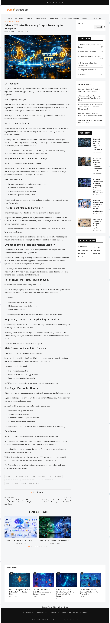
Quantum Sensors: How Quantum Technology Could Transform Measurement (90, 107)
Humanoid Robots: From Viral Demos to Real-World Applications (98, 205)
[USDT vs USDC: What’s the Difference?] (55, 527)
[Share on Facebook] (35, 492)
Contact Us (96, 18)
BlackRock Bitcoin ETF (40, 476)
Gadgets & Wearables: (91, 70)
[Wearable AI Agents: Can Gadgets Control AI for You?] (84, 223)
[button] (7, 531)
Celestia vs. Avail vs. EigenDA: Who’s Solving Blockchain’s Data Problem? (65, 593)
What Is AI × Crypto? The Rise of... (20, 540)
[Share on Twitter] (38, 492)
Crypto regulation (12, 480)
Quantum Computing (70, 18)
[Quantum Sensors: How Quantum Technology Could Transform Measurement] (84, 182)
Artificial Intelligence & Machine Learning (90, 46)
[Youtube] (59, 2)
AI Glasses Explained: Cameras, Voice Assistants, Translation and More (89, 98)
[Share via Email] (42, 492)
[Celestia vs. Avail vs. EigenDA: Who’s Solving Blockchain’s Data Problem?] (66, 580)
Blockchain (41, 18)
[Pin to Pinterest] (40, 492)
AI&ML (29, 18)
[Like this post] (33, 492)
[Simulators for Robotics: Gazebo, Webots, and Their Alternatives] (90, 580)
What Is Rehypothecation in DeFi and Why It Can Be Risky (19, 592)
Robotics (54, 18)
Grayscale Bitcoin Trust (45, 480)
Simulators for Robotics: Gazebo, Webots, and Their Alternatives (90, 592)
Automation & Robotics (91, 51)
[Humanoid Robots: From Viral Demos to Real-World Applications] (84, 203)
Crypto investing (55, 476)
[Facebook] (47, 2)
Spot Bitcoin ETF (34, 483)
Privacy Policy (47, 607)
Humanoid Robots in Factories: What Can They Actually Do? (98, 144)
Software (19, 18)
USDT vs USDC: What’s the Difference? (54, 540)
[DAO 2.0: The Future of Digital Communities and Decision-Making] (43, 580)
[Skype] (62, 2)
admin (12, 31)
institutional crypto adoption (16, 483)
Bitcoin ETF (9, 476)
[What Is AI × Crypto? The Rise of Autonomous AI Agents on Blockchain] (21, 527)
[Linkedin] (56, 2)
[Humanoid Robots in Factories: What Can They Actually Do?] (84, 142)
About (84, 18)
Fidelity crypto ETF (28, 480)
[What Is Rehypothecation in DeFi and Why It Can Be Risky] (19, 580)
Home (10, 18)
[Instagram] (53, 2)
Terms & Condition (61, 607)
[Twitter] (50, 2)
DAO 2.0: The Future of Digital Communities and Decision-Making (42, 592)
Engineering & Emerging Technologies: (90, 64)
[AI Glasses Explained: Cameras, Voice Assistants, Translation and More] (84, 161)
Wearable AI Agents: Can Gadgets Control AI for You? (98, 224)
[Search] (104, 27)
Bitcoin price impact (22, 476)
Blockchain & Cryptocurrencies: (91, 56)
